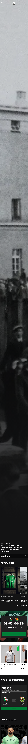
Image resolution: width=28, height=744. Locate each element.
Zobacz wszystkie (21, 605)
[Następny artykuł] (25, 555)
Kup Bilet (14, 708)
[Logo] (14, 3)
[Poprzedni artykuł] (22, 555)
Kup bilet (14, 634)
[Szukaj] (26, 3)
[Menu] (2, 3)
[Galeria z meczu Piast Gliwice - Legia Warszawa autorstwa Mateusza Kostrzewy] (14, 279)
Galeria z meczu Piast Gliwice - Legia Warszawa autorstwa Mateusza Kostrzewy (14, 549)
